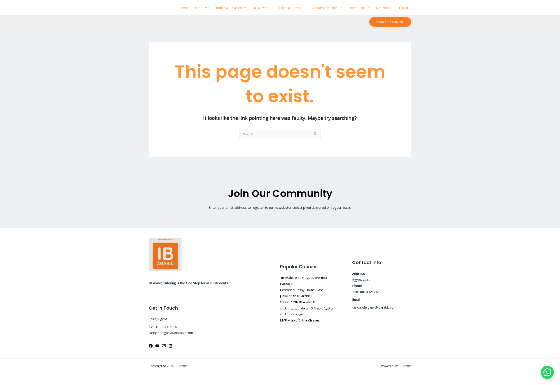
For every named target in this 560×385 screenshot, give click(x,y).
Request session (325, 7)
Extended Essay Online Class (302, 290)
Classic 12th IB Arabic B (297, 302)
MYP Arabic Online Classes (300, 320)
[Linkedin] (170, 346)
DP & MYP (260, 7)
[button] (390, 22)
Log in (403, 7)
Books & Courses (229, 7)
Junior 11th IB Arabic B (297, 296)
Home (183, 7)
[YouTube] (157, 346)
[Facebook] (151, 346)
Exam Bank (356, 7)
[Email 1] (164, 346)
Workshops (383, 7)
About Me (202, 7)
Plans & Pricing (290, 7)
